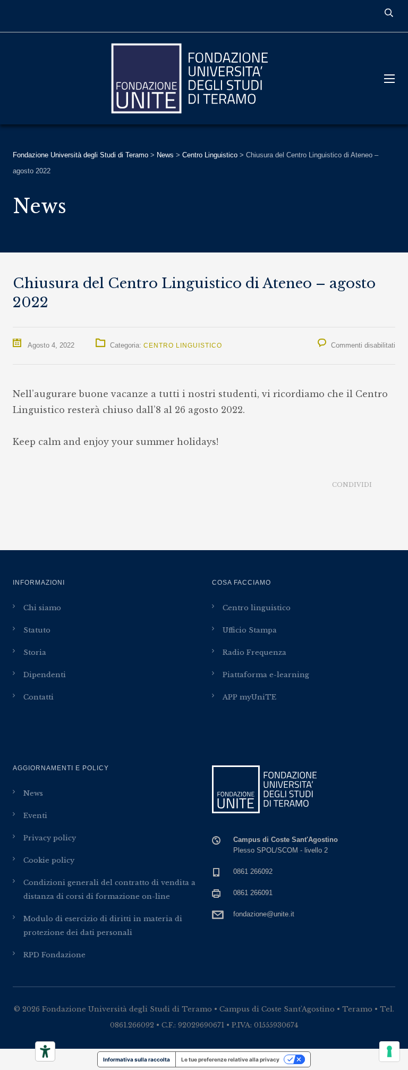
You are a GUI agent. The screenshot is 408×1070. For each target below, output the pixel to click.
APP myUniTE (249, 697)
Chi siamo (42, 607)
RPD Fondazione (54, 954)
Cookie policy (48, 860)
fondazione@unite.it (263, 914)
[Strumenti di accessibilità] (45, 1051)
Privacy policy (49, 837)
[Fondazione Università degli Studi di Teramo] (188, 78)
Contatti (38, 697)
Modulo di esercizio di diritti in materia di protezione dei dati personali (102, 925)
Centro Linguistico (182, 345)
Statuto (36, 630)
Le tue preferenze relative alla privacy (230, 1059)
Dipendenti (44, 674)
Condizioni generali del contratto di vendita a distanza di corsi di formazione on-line (109, 889)
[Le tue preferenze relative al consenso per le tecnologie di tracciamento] (389, 1051)
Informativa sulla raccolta (136, 1059)
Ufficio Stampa (250, 630)
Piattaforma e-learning (266, 674)
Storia (34, 652)
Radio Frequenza (254, 652)
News (33, 793)
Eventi (35, 815)
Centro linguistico (257, 607)
